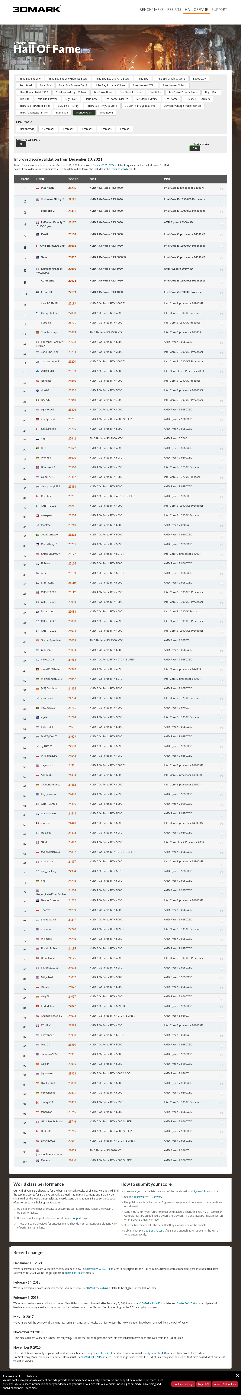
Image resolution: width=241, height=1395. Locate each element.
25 (24, 440)
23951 (72, 1054)
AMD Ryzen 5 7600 (175, 438)
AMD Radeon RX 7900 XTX (106, 332)
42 (24, 603)
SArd (43, 842)
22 (24, 411)
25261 (72, 505)
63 (24, 805)
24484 (72, 775)
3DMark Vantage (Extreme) (140, 105)
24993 (72, 659)
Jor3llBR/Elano (49, 351)
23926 (72, 1063)
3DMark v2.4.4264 (97, 1288)
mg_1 (44, 438)
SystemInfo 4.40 (157, 1353)
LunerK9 (46, 292)
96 (24, 1123)
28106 (72, 234)
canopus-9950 (49, 1054)
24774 (72, 717)
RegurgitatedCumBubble (51, 894)
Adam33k (46, 774)
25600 (72, 457)
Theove (45, 909)
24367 (72, 861)
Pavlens (45, 1160)
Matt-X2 (45, 1044)
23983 (72, 1025)
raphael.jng (47, 861)
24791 (72, 707)
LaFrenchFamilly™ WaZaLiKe (50, 270)
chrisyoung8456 (50, 486)
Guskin (44, 1063)
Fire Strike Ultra (103, 92)
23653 (72, 1150)
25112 (72, 592)
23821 (72, 1092)
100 (25, 1162)
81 (24, 979)
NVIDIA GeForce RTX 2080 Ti (107, 765)
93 (24, 1094)
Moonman (47, 187)
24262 (72, 900)
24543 (72, 755)
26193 (72, 371)
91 (24, 1075)
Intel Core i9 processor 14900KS (184, 234)
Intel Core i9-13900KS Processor (184, 199)
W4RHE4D (47, 371)
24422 (72, 842)
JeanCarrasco (49, 534)
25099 (72, 602)
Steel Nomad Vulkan (174, 85)
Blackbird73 (47, 1082)
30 (24, 488)
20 (24, 392)
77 (24, 940)
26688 (72, 332)
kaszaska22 (47, 707)
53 (24, 709)
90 (24, 1065)
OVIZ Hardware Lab (52, 245)
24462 (72, 784)
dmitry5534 (47, 1102)
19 (24, 382)
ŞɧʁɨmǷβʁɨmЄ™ (50, 553)
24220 (72, 929)
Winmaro (46, 938)
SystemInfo (200, 1191)
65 (24, 824)
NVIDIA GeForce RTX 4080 (106, 187)
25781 (72, 419)
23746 (72, 1112)
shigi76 (45, 996)
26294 (72, 352)
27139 (72, 292)
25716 (72, 428)
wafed (44, 572)
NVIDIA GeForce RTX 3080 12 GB (110, 1073)
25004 (72, 650)
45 (24, 632)
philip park (46, 697)
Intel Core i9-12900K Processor (182, 380)
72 (24, 892)
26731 (72, 322)
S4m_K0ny (47, 582)
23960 (72, 1044)
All (21, 144)
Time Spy (142, 78)
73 (24, 902)
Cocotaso (46, 496)
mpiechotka (47, 1092)
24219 (72, 938)
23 (24, 421)
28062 (72, 257)
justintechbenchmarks (49, 1154)
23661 (72, 1140)
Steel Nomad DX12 (144, 85)
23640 (72, 1160)
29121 (72, 199)
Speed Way (199, 78)
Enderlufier (47, 1006)
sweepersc (47, 515)
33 (24, 517)
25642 (72, 438)
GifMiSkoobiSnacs (51, 1121)
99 (24, 1152)
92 (24, 1084)
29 (24, 478)
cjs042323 (46, 746)
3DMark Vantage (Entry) (34, 112)
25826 (72, 409)
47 (24, 651)
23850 (72, 1083)
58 (24, 757)
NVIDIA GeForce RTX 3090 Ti (108, 257)
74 (24, 911)
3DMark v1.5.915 (91, 1357)
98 (24, 1142)
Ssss (43, 257)
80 (24, 969)
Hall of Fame (196, 9)
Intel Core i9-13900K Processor (184, 292)
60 (24, 776)
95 (24, 1113)
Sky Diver (71, 98)
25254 (72, 515)
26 (24, 449)
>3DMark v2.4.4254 (150, 1303)
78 (24, 950)
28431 (72, 210)
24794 (72, 698)
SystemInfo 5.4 (186, 1303)
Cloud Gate (91, 98)
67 (24, 844)
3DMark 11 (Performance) (35, 105)
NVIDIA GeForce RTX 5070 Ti (107, 553)
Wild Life (24, 98)
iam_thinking (48, 871)
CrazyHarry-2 (48, 544)
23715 (72, 1131)
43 (24, 613)
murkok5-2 (47, 210)
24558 (72, 746)
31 (24, 497)
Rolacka (45, 832)
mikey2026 (47, 659)
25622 (72, 448)
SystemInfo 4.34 (102, 1353)
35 (24, 536)
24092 (72, 977)
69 (24, 863)
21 (24, 401)
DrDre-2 (45, 1131)
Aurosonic (47, 280)
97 (24, 1132)
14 (24, 334)
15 (24, 343)
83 (24, 998)
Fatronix (45, 322)
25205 (72, 544)
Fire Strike (155, 92)
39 (24, 574)
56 (24, 738)
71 (24, 882)
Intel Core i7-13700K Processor (182, 467)
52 (24, 699)
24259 (72, 910)
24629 (72, 736)
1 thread (124, 128)
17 (24, 363)
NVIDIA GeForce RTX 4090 (106, 199)
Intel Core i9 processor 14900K (182, 332)
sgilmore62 (47, 409)
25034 (72, 630)
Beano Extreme (49, 900)
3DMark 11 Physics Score (102, 105)
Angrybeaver (48, 794)
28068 (72, 245)
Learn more (31, 1388)
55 (24, 728)
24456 (72, 794)
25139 (72, 573)
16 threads (48, 128)
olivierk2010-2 (49, 967)
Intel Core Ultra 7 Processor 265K (184, 842)
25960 (72, 380)
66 (24, 834)
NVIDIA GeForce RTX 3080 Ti (107, 303)
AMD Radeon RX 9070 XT (105, 1150)
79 (24, 959)
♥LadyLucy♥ (48, 419)
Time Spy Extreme (30, 78)
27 (24, 459)
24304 (72, 871)
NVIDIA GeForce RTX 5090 (106, 222)
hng (43, 880)
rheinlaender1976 (51, 678)
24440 (72, 823)
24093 (72, 967)
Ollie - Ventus (48, 803)
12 (24, 314)
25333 (72, 486)
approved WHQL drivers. (148, 1196)
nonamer (46, 929)
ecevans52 (47, 1034)
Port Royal (26, 85)
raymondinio (48, 813)
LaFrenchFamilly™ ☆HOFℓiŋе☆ (50, 224)
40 (24, 584)
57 (24, 747)
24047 (72, 1006)
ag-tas (44, 717)
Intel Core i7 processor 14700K (182, 553)
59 (24, 767)
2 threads (106, 128)
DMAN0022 (47, 1140)
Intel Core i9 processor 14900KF (184, 187)
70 (24, 872)
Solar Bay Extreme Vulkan (110, 85)
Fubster (45, 563)
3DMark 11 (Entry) (68, 105)
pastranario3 (48, 919)
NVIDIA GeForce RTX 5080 (106, 371)
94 (24, 1104)
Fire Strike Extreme (130, 92)
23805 (72, 1102)
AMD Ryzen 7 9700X (176, 524)
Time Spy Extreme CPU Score (112, 78)
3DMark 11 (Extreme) (197, 98)
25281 (72, 496)
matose (45, 822)
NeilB (43, 447)
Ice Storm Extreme (147, 98)
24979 (72, 669)
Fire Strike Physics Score (183, 92)
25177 (72, 553)
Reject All (203, 1384)
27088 (72, 313)
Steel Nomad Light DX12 (34, 92)
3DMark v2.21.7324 (102, 165)
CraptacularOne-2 (51, 1015)
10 (25, 294)
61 (24, 786)
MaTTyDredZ (48, 736)
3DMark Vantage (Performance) (182, 105)
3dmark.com (156, 1230)
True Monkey (48, 332)
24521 (72, 765)
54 (24, 719)
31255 (72, 187)
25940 (72, 400)
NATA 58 (45, 399)
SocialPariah (48, 428)
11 (25, 305)
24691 (72, 727)
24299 (72, 880)
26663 (72, 342)
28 (24, 469)
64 (24, 815)
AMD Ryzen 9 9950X (176, 496)
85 (24, 1017)
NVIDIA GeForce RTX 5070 (106, 678)
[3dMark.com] (36, 8)
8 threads (68, 128)
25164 (72, 563)
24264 (72, 890)
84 (24, 1007)
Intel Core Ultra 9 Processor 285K (184, 371)
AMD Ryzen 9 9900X (176, 1034)
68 (24, 853)
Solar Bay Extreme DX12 (73, 85)
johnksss (45, 380)
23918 (72, 1073)
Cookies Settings (183, 1384)
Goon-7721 (47, 476)
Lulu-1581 (46, 726)
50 (24, 680)
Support (219, 9)
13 (24, 324)
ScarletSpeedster (51, 640)
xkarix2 (45, 390)
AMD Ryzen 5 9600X (176, 1015)
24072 (72, 987)
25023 (72, 640)
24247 (72, 919)
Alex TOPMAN (49, 303)
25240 (72, 525)
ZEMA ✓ (45, 1025)
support (76, 1218)
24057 (72, 996)
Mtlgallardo (47, 977)
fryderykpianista (50, 851)
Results (174, 9)
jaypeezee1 (47, 1073)
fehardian (46, 1111)
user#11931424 (50, 669)
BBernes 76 (47, 467)
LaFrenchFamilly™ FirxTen (50, 343)
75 (24, 921)
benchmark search (117, 169)
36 (24, 546)
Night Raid (211, 92)
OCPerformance (50, 784)
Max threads (27, 128)
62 (24, 796)
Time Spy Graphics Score (170, 78)
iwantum (45, 457)
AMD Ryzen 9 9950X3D (178, 222)
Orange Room (84, 112)
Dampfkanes (48, 957)
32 (24, 507)
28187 (72, 222)
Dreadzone (47, 611)
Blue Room (106, 112)
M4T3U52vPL (48, 755)
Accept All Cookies (225, 1384)
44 (24, 622)
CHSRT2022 (48, 505)
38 (24, 565)
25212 (72, 534)
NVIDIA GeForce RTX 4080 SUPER (111, 419)
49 (24, 671)
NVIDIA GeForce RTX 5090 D (107, 1006)
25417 (72, 477)
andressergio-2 (49, 361)
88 (24, 1046)
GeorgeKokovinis (50, 312)
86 (24, 1027)
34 (24, 526)
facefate (45, 524)
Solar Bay (45, 85)
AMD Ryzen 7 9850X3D (178, 659)
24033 (72, 1015)
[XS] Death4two (49, 688)
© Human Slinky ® (52, 199)
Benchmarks (151, 9)
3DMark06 (62, 112)
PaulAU (45, 234)
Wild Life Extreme (47, 98)
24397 (72, 852)
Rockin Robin (48, 948)
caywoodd (46, 765)
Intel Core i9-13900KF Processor (184, 245)
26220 (72, 361)
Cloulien (45, 649)
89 (24, 1056)
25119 (72, 582)
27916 (72, 268)
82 (24, 988)
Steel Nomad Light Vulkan (71, 92)
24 (24, 430)
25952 (72, 390)
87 (24, 1036)
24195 (72, 948)
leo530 (44, 986)
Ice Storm (171, 98)
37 (24, 555)
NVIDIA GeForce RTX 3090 (106, 351)
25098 (72, 611)
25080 (72, 621)
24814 (72, 688)
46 (24, 642)
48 (24, 661)
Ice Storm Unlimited (117, 98)
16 (24, 353)
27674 (72, 280)
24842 (72, 678)
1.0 (195, 148)
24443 (72, 813)
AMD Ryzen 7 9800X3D (178, 419)
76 (24, 931)
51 (24, 690)
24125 (72, 958)
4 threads (87, 128)
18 (24, 372)
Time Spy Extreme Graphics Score (68, 78)
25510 (72, 467)
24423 (72, 832)
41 (24, 594)
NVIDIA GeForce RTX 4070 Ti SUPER (112, 496)
